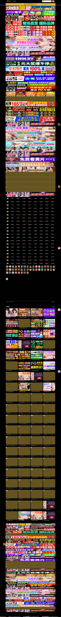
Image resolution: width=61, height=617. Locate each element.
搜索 (53, 1)
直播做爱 (18, 198)
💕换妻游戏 (47, 201)
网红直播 (24, 198)
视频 (7, 221)
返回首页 (53, 306)
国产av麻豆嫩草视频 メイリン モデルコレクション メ (50, 616)
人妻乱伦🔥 (52, 214)
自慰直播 (52, 208)
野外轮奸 (52, 250)
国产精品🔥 (35, 211)
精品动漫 (52, 247)
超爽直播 (46, 234)
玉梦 (7, 237)
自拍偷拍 (18, 247)
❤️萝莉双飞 (18, 224)
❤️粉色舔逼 (41, 224)
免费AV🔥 (12, 214)
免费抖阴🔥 (12, 211)
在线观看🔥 (35, 214)
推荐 (7, 211)
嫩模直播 (52, 227)
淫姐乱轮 (46, 227)
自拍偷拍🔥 (47, 214)
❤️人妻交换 (24, 224)
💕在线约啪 (52, 201)
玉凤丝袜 (24, 250)
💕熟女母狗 (35, 201)
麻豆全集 (29, 208)
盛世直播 (35, 250)
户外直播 (52, 198)
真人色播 (35, 237)
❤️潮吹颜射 (12, 224)
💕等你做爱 (24, 201)
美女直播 (41, 198)
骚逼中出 (52, 234)
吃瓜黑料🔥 (24, 214)
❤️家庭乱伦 (52, 224)
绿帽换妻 (41, 208)
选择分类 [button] (14, 1)
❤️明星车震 (47, 224)
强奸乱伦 (12, 208)
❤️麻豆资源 (18, 221)
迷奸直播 (29, 250)
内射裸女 (35, 253)
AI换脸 (30, 247)
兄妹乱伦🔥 (41, 211)
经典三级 (24, 247)
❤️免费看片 (47, 221)
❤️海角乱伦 (35, 221)
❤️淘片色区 (52, 221)
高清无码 (12, 227)
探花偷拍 (24, 208)
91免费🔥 (29, 211)
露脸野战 (46, 253)
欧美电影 (41, 247)
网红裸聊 (29, 234)
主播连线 (35, 227)
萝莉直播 (46, 198)
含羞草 (12, 198)
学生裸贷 (41, 253)
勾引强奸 (24, 253)
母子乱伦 (41, 234)
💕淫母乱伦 (29, 201)
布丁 (7, 253)
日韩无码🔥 (41, 214)
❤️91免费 (12, 221)
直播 (7, 198)
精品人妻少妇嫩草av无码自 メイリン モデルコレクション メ (15, 616)
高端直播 (29, 237)
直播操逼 (52, 237)
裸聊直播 (18, 237)
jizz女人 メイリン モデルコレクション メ (33, 616)
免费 (7, 208)
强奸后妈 (52, 253)
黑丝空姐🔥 (52, 211)
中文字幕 (24, 227)
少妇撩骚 (35, 234)
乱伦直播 (35, 198)
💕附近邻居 (12, 201)
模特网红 (12, 250)
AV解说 (35, 247)
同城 (7, 201)
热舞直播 (29, 198)
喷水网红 (18, 253)
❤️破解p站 (24, 221)
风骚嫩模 (24, 234)
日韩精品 (18, 227)
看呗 (7, 234)
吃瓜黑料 (18, 208)
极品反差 (35, 208)
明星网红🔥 (29, 214)
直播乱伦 (29, 253)
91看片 (12, 234)
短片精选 (12, 247)
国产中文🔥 (18, 214)
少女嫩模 (46, 247)
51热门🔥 (23, 211)
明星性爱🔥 (47, 211)
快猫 (7, 250)
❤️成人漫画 (29, 221)
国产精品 (46, 208)
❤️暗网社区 (41, 221)
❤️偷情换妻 (29, 224)
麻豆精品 (24, 237)
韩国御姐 (41, 250)
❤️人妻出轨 (35, 224)
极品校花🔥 (18, 211)
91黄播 (12, 237)
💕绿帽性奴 (41, 201)
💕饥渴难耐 (18, 201)
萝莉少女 (46, 250)
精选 (7, 247)
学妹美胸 (18, 250)
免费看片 (46, 237)
